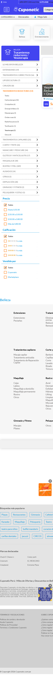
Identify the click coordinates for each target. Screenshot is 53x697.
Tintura (49, 369)
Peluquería (35, 522)
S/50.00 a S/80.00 (15, 219)
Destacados (23, 17)
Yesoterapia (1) (10, 130)
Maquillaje (19, 378)
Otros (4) (8, 135)
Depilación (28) (10, 182)
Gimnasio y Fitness (23, 420)
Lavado (49, 363)
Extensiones (19, 313)
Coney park (31, 557)
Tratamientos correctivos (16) (18, 75)
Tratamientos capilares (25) (17, 140)
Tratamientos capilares (25, 350)
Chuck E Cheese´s (7, 557)
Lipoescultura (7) (11, 80)
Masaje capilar (20, 354)
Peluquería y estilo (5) (14, 192)
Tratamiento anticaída (24, 357)
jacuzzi (25, 536)
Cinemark (4, 561)
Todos (7, 96)
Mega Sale (42, 17)
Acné (48, 383)
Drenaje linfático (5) (12, 109)
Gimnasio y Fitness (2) (13, 187)
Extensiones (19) (11, 70)
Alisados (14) (9, 171)
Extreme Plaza (33, 565)
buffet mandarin (30, 529)
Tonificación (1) (10, 126)
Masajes (17, 425)
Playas (4, 514)
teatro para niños (9, 529)
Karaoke (5, 522)
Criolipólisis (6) (10, 104)
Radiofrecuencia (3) (12, 122)
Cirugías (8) (8, 86)
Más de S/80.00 (14, 224)
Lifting (49, 394)
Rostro (17, 394)
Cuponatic (12, 272)
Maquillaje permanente (24, 391)
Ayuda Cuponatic (6, 622)
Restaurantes (19, 514)
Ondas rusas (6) (10, 117)
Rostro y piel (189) (12, 166)
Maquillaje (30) (10, 161)
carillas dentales (8, 536)
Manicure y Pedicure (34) (15, 150)
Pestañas (18, 320)
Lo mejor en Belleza (13, 64)
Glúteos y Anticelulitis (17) (16, 155)
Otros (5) (7, 177)
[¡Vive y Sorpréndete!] (27, 9)
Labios (17, 386)
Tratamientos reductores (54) (18, 91)
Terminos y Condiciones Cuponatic (13, 628)
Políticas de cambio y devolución (12, 620)
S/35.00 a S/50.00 (15, 214)
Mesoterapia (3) (10, 113)
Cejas (16, 383)
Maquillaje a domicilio (24, 388)
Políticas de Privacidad (8, 625)
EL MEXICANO (33, 561)
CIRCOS (37, 536)
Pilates (17, 428)
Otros (16, 397)
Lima (5, 2)
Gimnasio (35, 514)
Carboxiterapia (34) (12, 100)
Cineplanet (4, 565)
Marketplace (13, 277)
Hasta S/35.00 (14, 210)
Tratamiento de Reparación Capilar (26, 361)
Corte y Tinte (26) (11, 145)
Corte (48, 360)
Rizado (49, 366)
